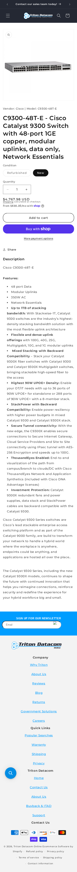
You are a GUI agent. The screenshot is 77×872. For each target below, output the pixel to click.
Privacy (39, 763)
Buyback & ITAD (38, 806)
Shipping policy (52, 857)
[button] (8, 15)
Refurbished (19, 173)
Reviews (38, 683)
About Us (38, 674)
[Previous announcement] (7, 4)
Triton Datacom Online (28, 846)
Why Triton (39, 665)
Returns (38, 702)
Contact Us (39, 787)
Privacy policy (55, 851)
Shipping (8, 201)
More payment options (38, 238)
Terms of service (29, 857)
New (40, 173)
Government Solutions (39, 711)
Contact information (40, 863)
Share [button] (12, 249)
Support (38, 815)
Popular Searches (39, 735)
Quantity (9, 181)
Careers (39, 721)
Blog (38, 693)
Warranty (39, 745)
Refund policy (34, 851)
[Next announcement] (69, 4)
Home (39, 778)
